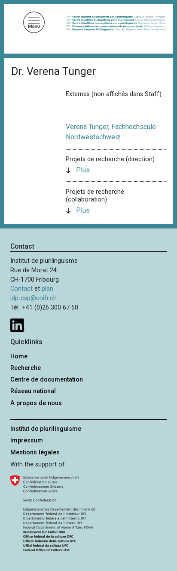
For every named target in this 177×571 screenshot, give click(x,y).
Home (18, 356)
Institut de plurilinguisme (45, 429)
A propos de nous (36, 403)
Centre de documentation (46, 379)
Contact (21, 288)
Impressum (26, 440)
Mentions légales (35, 452)
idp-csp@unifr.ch (33, 298)
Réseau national (33, 391)
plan (47, 288)
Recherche (25, 368)
